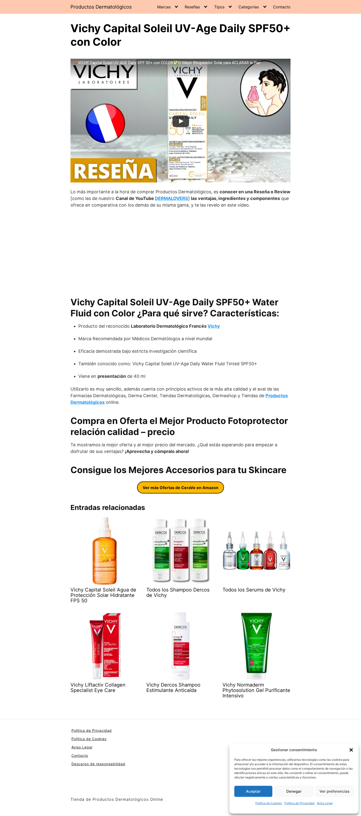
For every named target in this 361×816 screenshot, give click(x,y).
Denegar (294, 791)
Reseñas (192, 6)
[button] (351, 749)
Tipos (219, 6)
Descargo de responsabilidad (98, 764)
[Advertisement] (180, 252)
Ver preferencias (334, 791)
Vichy (214, 326)
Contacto (282, 6)
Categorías (248, 6)
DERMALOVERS (171, 198)
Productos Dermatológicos (101, 6)
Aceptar (253, 791)
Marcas (164, 6)
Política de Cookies (268, 803)
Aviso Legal (325, 803)
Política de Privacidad (299, 803)
